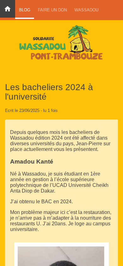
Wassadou (86, 10)
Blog (24, 10)
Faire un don (52, 10)
